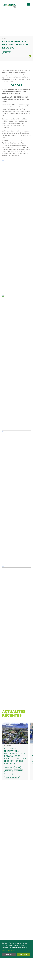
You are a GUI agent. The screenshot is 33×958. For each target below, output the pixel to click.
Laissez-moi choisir (8, 950)
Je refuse (9, 954)
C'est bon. (23, 954)
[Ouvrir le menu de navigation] (28, 4)
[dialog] (16, 949)
